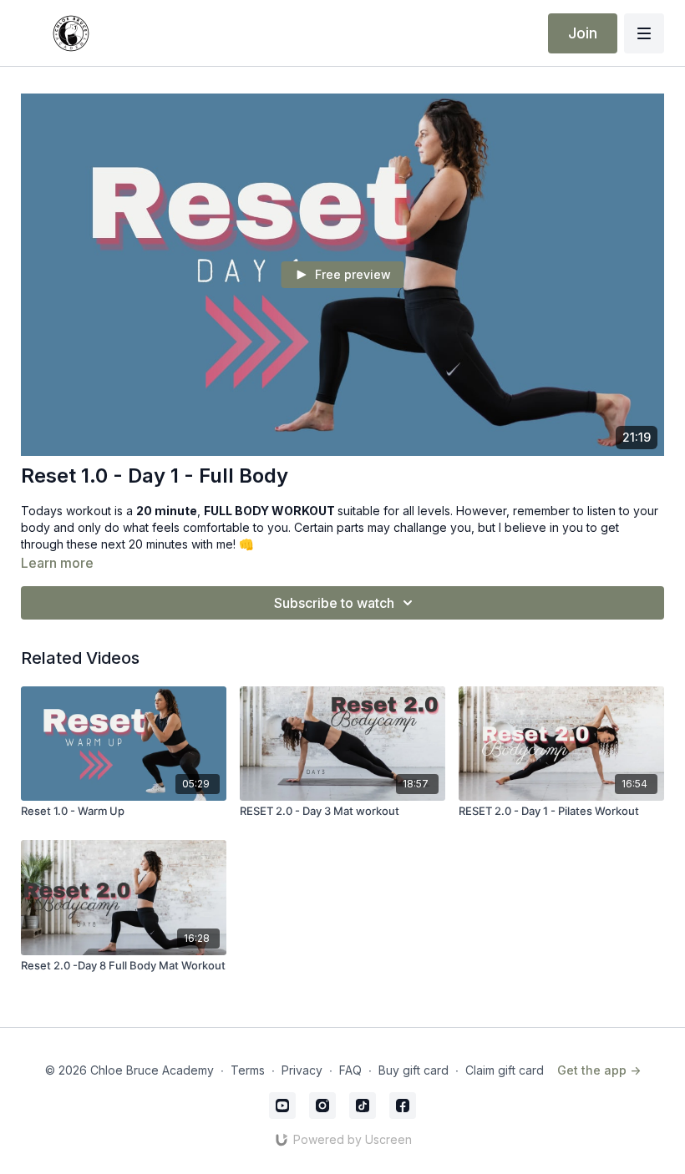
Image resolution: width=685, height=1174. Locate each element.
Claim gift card (504, 1070)
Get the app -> (599, 1070)
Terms (248, 1070)
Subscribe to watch (334, 603)
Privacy (302, 1070)
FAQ (350, 1070)
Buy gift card (413, 1070)
